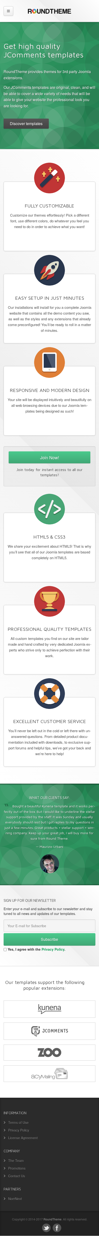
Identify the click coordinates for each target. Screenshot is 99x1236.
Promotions (16, 1168)
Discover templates (26, 123)
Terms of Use (18, 1122)
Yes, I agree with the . (36, 949)
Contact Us (16, 1175)
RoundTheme (52, 1219)
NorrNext (15, 1198)
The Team (16, 1160)
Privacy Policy (53, 949)
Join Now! (49, 457)
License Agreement (23, 1137)
